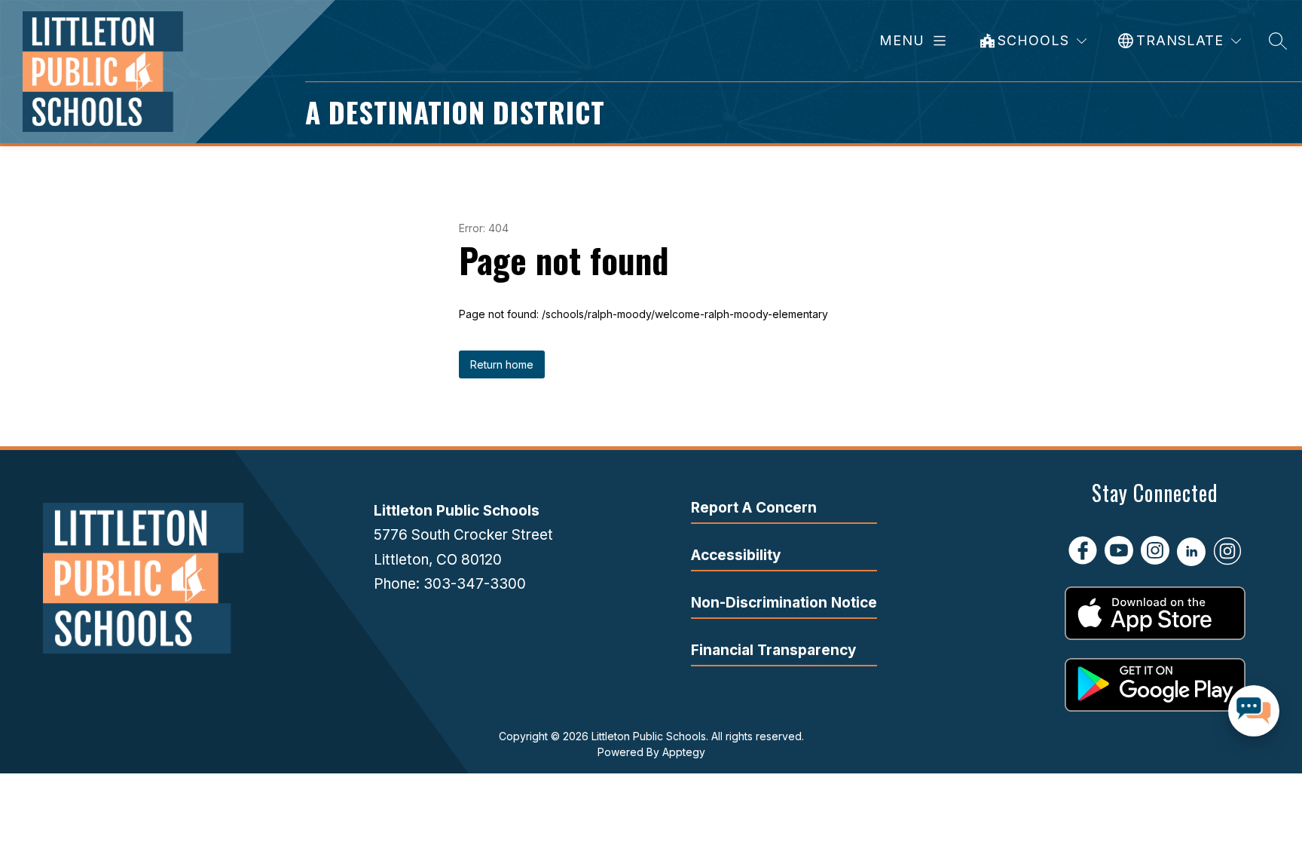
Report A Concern (754, 507)
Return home (501, 364)
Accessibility (736, 555)
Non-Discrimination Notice (784, 602)
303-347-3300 (474, 583)
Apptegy (683, 752)
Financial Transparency (773, 650)
